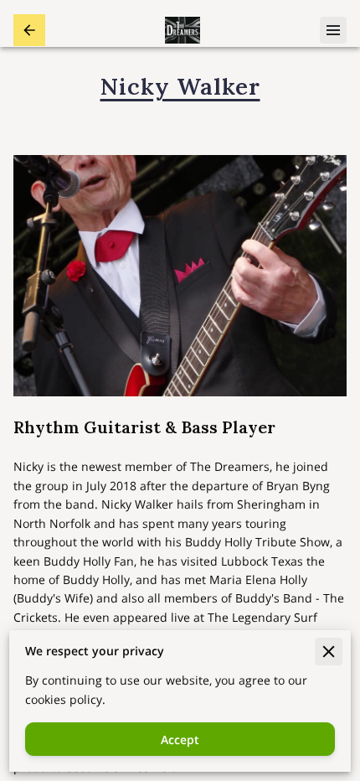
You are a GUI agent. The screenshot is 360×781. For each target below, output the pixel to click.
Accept (180, 739)
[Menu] (333, 30)
